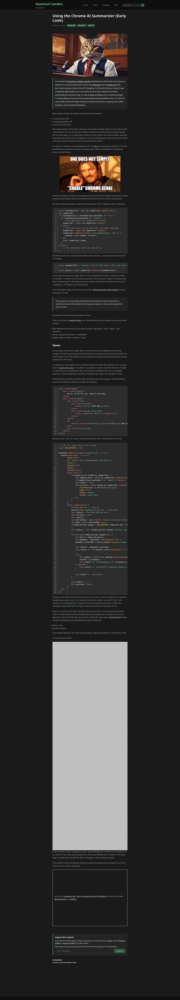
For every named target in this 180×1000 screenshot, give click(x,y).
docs (96, 146)
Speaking (106, 5)
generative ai (81, 25)
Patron (110, 941)
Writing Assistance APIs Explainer (106, 290)
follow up (112, 84)
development (71, 25)
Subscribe (119, 951)
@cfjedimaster (60, 899)
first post (96, 84)
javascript (91, 25)
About (95, 5)
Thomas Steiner (115, 617)
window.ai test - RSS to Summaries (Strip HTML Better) (85, 896)
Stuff (116, 5)
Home (86, 5)
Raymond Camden (49, 4)
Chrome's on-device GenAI (78, 81)
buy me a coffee (68, 943)
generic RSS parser (66, 368)
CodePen (72, 899)
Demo (56, 345)
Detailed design (75, 320)
